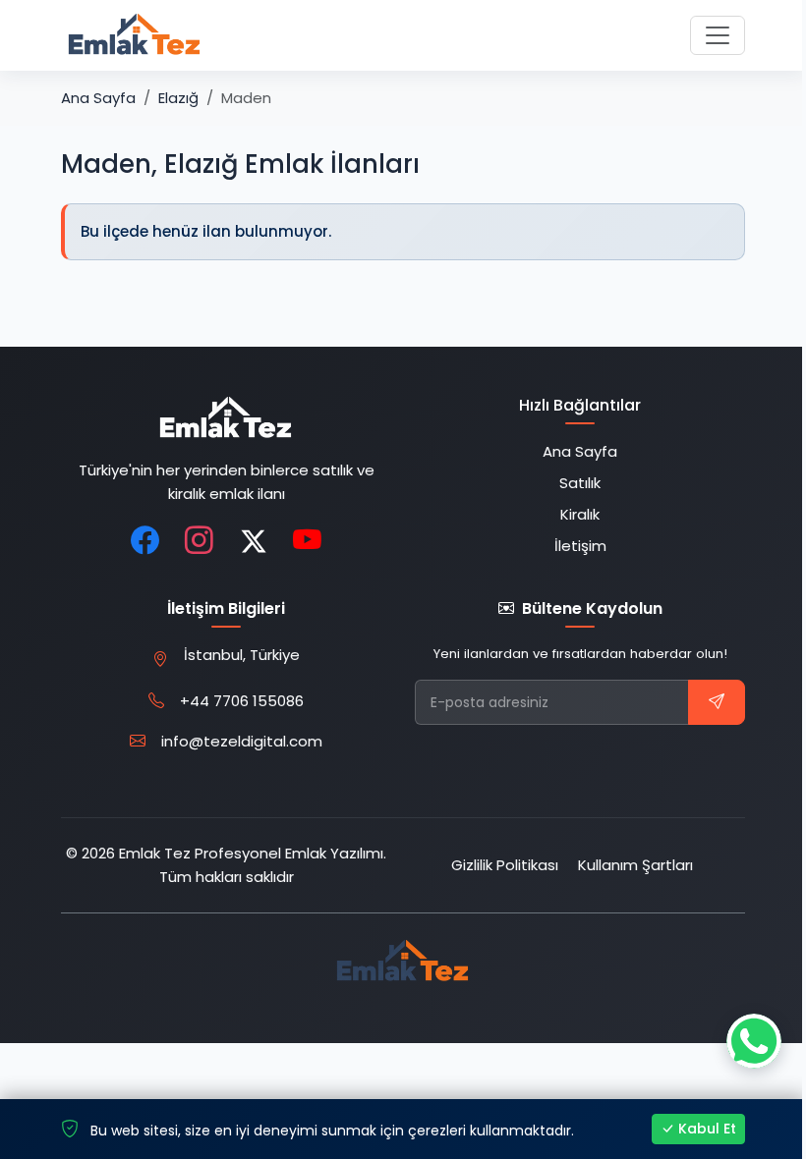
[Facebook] (145, 541)
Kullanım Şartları (635, 865)
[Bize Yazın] (753, 1041)
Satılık (580, 482)
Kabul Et (707, 1128)
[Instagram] (199, 541)
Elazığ (178, 97)
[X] (253, 541)
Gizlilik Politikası (504, 865)
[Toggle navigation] (717, 35)
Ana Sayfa (98, 97)
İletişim (580, 545)
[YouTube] (307, 541)
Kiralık (580, 514)
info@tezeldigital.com (241, 741)
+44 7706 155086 (242, 700)
